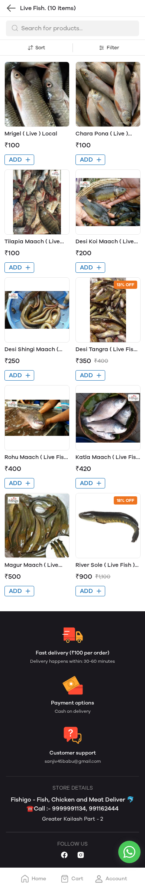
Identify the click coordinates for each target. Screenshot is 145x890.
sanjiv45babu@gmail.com (73, 761)
